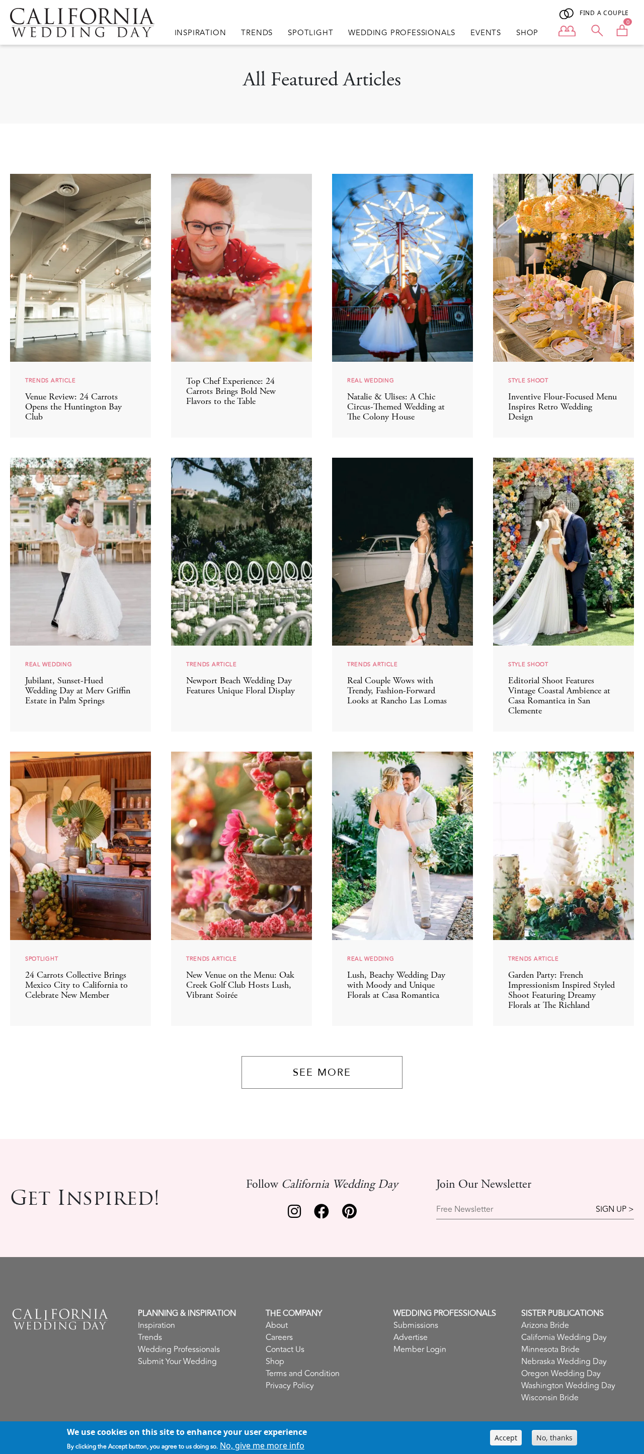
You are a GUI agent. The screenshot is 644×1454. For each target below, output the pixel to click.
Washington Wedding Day (568, 1386)
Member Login (419, 1349)
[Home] (82, 22)
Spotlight (310, 33)
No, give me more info (262, 1445)
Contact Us (285, 1349)
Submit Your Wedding (177, 1362)
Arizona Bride (545, 1325)
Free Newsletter (464, 1209)
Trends (257, 33)
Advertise (410, 1337)
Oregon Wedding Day (561, 1374)
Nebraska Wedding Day (564, 1362)
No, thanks (554, 1437)
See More (322, 1072)
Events (485, 33)
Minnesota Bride (550, 1349)
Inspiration (200, 33)
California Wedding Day (564, 1337)
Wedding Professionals (401, 33)
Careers (279, 1337)
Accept (506, 1437)
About (277, 1325)
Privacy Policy (290, 1386)
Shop (527, 33)
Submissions (415, 1325)
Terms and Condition (303, 1374)
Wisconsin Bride (550, 1398)
